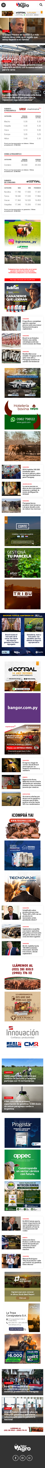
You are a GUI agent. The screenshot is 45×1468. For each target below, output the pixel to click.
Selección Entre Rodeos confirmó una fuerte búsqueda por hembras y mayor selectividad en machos (31, 1244)
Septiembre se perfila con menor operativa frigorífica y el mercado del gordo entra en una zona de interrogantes (32, 933)
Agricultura (26, 794)
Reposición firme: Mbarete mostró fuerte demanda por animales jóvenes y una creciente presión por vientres (32, 783)
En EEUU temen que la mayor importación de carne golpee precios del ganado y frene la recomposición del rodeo (31, 1226)
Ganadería (26, 318)
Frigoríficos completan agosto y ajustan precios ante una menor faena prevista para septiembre (32, 325)
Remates (25, 777)
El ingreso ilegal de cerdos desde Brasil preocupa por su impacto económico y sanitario (31, 766)
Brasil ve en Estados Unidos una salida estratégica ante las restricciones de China (32, 341)
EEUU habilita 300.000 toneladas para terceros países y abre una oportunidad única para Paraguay (31, 473)
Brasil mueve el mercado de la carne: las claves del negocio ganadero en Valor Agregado (11, 639)
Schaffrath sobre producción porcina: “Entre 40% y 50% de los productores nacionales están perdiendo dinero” (32, 915)
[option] (11, 634)
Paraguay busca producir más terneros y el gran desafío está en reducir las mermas (32, 506)
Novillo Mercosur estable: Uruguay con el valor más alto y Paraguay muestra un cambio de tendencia (32, 357)
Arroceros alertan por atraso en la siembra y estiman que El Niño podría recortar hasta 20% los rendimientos (31, 800)
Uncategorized (27, 484)
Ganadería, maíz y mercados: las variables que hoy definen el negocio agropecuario (34, 638)
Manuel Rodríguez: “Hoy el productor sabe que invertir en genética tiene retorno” (32, 1261)
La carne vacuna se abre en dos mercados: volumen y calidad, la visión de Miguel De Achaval (32, 490)
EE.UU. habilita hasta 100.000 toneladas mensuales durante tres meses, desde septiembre (31, 950)
